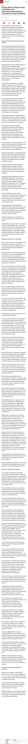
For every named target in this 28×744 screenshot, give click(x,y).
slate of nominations (7, 676)
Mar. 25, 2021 (13, 20)
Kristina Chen (6, 20)
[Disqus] (14, 718)
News (3, 5)
